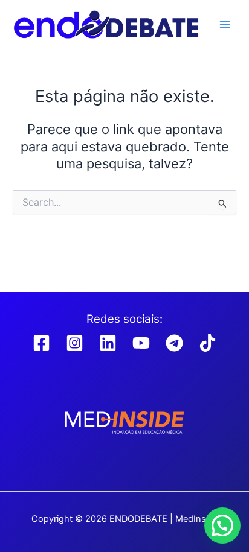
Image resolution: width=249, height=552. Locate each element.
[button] (222, 525)
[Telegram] (174, 343)
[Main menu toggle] (225, 24)
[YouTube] (141, 343)
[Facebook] (41, 343)
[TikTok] (207, 343)
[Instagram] (74, 343)
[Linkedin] (108, 343)
